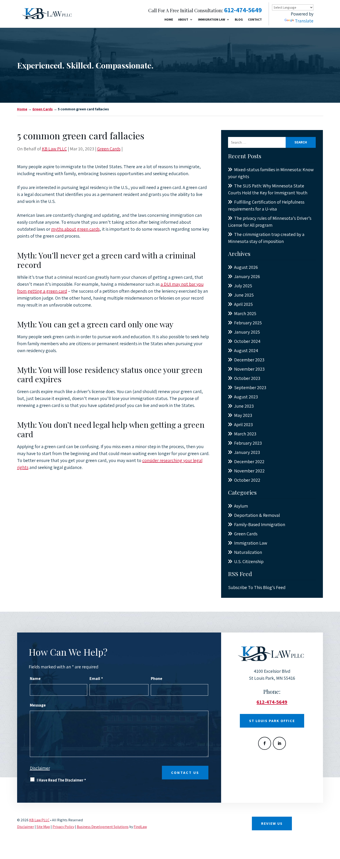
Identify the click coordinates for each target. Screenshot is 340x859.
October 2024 (247, 341)
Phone (156, 678)
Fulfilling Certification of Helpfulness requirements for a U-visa (266, 205)
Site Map (43, 826)
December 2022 (249, 462)
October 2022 (247, 480)
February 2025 (248, 323)
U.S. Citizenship (248, 561)
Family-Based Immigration (259, 524)
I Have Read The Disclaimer (61, 780)
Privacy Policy (63, 826)
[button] (335, 825)
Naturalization (248, 552)
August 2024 (246, 350)
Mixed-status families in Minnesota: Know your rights (271, 173)
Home (168, 20)
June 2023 (244, 406)
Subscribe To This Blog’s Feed (256, 587)
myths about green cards (75, 229)
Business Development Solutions (103, 826)
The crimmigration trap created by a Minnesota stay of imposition (266, 237)
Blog (239, 20)
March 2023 (245, 434)
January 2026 (247, 276)
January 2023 (247, 452)
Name (35, 678)
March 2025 (245, 313)
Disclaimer (40, 768)
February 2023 (248, 443)
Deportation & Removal (257, 515)
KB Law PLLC (54, 149)
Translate (304, 21)
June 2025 (244, 295)
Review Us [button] (272, 823)
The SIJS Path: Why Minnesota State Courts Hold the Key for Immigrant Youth (267, 189)
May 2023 (243, 415)
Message (38, 705)
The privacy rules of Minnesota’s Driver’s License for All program (269, 221)
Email (96, 678)
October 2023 (247, 378)
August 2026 (246, 267)
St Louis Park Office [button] (272, 720)
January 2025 (247, 332)
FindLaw (140, 826)
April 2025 (243, 304)
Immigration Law (211, 20)
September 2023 (250, 388)
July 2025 (243, 286)
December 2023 (249, 360)
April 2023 (243, 425)
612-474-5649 (243, 10)
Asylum (241, 506)
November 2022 (249, 471)
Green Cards (109, 149)
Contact (255, 20)
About (183, 20)
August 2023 (246, 397)
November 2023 (249, 369)
